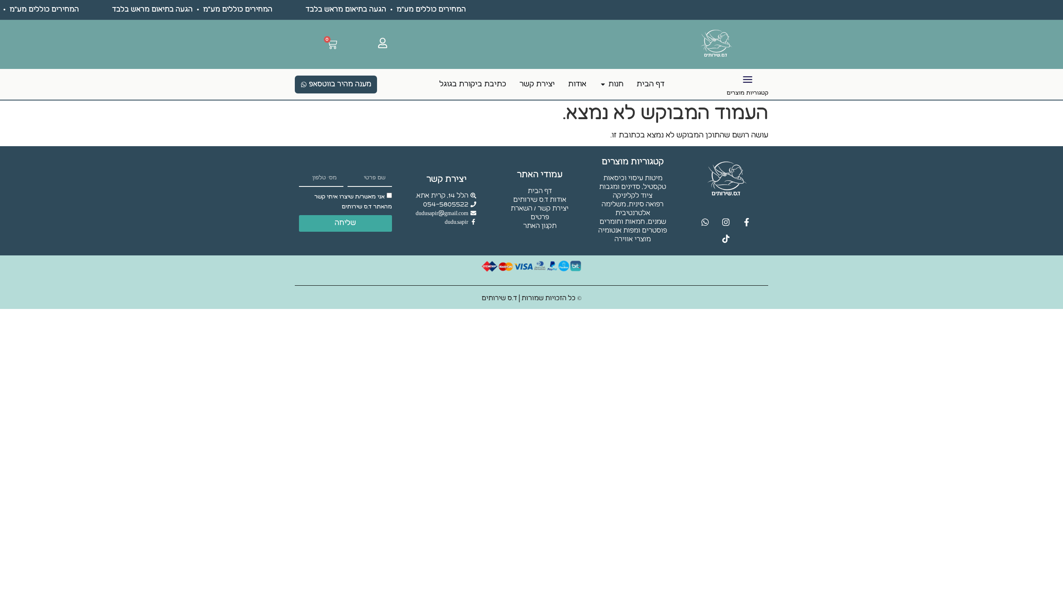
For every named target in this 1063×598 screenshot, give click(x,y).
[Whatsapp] (705, 222)
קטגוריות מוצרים (747, 93)
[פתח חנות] (603, 84)
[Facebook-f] (746, 222)
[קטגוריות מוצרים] (747, 79)
